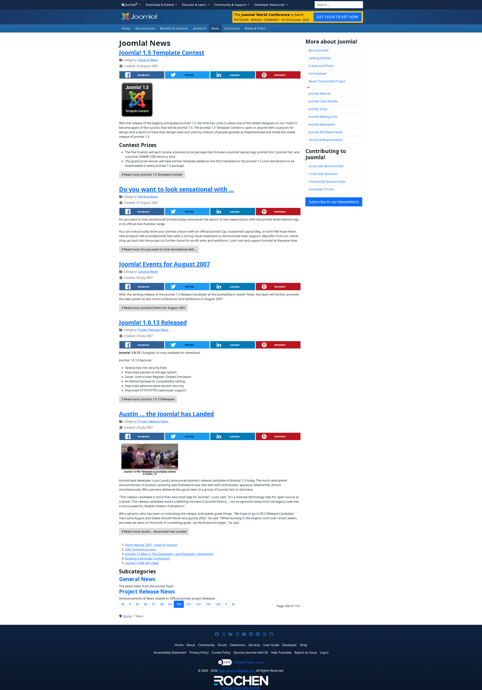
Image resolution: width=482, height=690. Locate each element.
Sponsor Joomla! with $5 (250, 652)
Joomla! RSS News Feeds (326, 132)
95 (137, 604)
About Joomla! (145, 28)
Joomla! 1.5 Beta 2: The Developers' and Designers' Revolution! (169, 554)
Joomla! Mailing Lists (323, 117)
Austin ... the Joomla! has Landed (166, 414)
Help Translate (281, 652)
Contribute (232, 28)
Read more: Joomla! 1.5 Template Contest (152, 174)
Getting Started (320, 58)
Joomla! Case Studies (323, 101)
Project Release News (153, 330)
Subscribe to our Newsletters (334, 201)
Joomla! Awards (320, 93)
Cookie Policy (221, 652)
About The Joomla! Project (327, 81)
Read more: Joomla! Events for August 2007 (154, 308)
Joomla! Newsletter (322, 124)
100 (178, 604)
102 (198, 604)
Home (125, 28)
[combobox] (339, 4)
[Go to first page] (123, 604)
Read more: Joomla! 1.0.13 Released (148, 399)
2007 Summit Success (140, 549)
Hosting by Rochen (241, 688)
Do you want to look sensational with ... (176, 189)
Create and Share (321, 66)
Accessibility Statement (170, 652)
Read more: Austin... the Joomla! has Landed (154, 531)
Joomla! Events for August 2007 (164, 264)
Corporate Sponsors (323, 174)
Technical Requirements (326, 140)
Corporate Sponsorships (326, 166)
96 (145, 604)
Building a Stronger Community (147, 558)
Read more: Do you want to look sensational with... (159, 249)
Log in (324, 652)
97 (153, 604)
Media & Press (255, 28)
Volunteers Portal (321, 189)
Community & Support (230, 5)
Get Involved (317, 73)
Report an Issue (305, 652)
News (215, 28)
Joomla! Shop (318, 109)
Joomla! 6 (199, 28)
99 (170, 604)
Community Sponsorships (327, 181)
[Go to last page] (233, 604)
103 (208, 604)
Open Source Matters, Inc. (236, 671)
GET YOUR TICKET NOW (337, 16)
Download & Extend (160, 5)
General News (148, 60)
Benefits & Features (174, 28)
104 (217, 604)
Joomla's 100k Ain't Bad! (142, 563)
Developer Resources (269, 5)
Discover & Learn (194, 5)
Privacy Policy (199, 652)
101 (188, 604)
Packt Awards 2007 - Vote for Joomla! (151, 545)
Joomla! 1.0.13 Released (153, 322)
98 (161, 604)
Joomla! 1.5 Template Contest (161, 52)
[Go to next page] (226, 604)
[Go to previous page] (130, 604)
